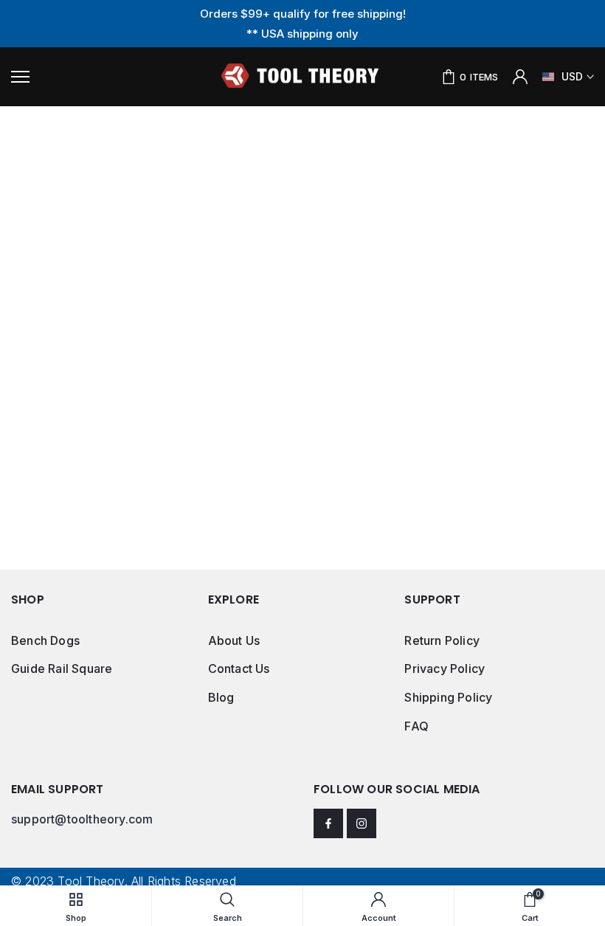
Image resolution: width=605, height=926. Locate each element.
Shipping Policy (448, 697)
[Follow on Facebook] (328, 823)
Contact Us (239, 668)
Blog (221, 697)
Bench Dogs (45, 640)
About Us (234, 640)
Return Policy (442, 640)
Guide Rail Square (61, 668)
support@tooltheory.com (82, 819)
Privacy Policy (444, 668)
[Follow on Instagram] (361, 823)
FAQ (416, 726)
